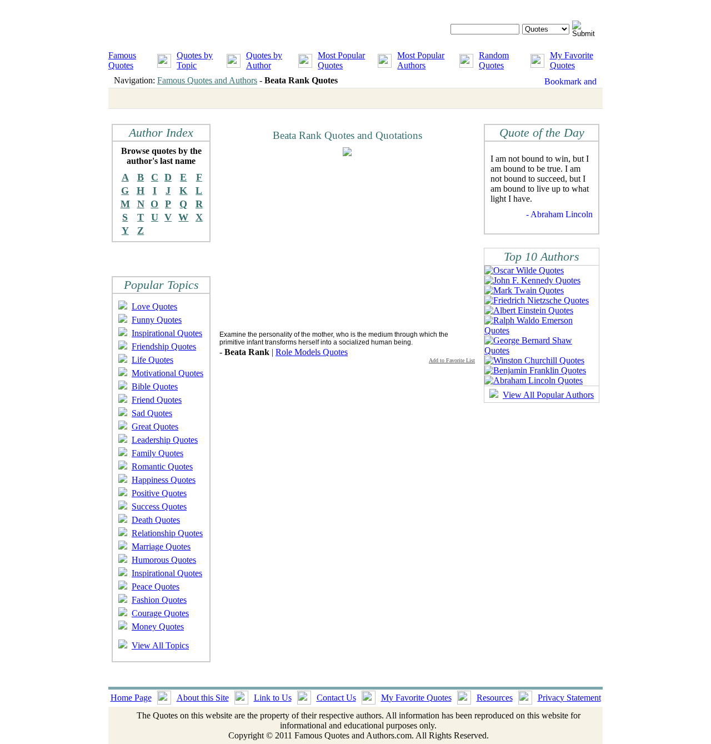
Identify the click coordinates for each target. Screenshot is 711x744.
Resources (495, 697)
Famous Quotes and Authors (207, 80)
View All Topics (160, 645)
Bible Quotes (155, 386)
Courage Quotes (160, 613)
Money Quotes (158, 626)
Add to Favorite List (452, 360)
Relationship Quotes (167, 533)
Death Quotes (156, 520)
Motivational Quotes (167, 373)
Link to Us (273, 697)
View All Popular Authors (548, 395)
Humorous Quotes (164, 560)
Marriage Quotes (161, 546)
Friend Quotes (157, 400)
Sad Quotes (152, 413)
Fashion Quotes (159, 600)
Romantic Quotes (162, 466)
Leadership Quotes (165, 440)
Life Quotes (152, 359)
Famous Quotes (122, 60)
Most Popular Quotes (341, 60)
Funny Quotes (157, 319)
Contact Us (336, 697)
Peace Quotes (155, 586)
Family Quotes (157, 453)
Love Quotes (154, 306)
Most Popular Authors (420, 60)
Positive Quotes (159, 493)
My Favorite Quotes (571, 60)
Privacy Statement (569, 697)
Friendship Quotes (164, 346)
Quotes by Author (264, 60)
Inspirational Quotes (167, 333)
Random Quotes (494, 60)
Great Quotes (155, 426)
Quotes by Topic (195, 60)
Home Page (131, 697)
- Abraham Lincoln (559, 214)
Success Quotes (159, 506)
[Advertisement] (312, 243)
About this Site (203, 697)
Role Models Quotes (312, 352)
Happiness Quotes (164, 480)
